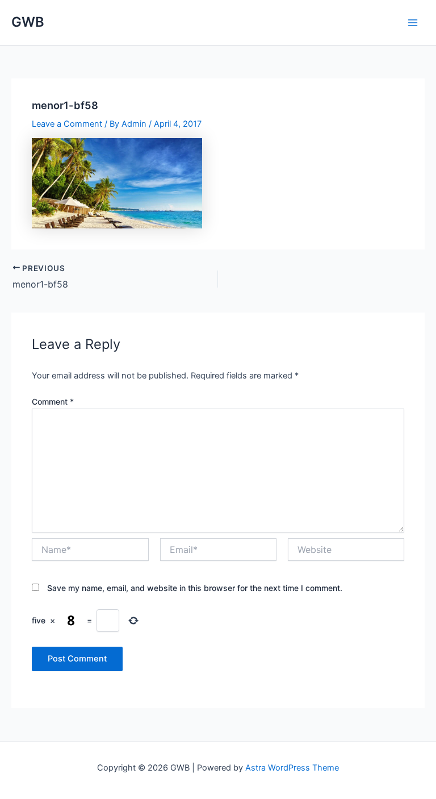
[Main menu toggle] (413, 23)
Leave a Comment (67, 124)
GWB (27, 22)
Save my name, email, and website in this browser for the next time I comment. (194, 588)
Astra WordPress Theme (292, 768)
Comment (53, 401)
